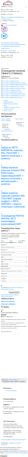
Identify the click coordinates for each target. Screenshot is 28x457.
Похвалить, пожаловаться (8, 51)
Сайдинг (11, 43)
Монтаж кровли (7, 301)
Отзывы (10, 46)
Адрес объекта (5, 268)
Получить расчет (14, 292)
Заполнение (4, 238)
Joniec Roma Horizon (7, 131)
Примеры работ (20, 44)
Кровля (3, 43)
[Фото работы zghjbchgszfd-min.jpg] (11, 97)
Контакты (17, 46)
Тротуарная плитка (6, 44)
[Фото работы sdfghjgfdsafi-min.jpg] (11, 92)
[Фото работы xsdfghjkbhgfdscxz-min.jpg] (13, 95)
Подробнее (7, 129)
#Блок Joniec (7, 110)
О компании (4, 46)
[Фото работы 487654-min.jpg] (10, 81)
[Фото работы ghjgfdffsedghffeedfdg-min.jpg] (14, 84)
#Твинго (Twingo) (9, 109)
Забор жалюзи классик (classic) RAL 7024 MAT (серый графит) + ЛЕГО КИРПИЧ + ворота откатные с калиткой (13, 200)
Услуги (14, 44)
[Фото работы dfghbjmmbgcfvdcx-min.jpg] (13, 82)
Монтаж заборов (8, 304)
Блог (13, 46)
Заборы (7, 295)
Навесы (17, 43)
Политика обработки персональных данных (13, 439)
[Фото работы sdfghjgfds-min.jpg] (10, 90)
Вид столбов (4, 264)
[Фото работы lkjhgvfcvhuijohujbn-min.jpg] (13, 88)
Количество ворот (6, 254)
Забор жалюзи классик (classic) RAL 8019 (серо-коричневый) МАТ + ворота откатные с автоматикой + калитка (13, 175)
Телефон (4, 278)
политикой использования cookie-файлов (16, 452)
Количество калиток (7, 259)
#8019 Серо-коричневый (11, 104)
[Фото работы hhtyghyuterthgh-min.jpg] (12, 86)
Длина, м (4, 244)
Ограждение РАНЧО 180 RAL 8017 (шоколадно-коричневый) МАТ (12, 219)
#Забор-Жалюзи (8, 102)
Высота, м (4, 249)
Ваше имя (4, 273)
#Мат (5, 105)
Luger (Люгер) (19, 119)
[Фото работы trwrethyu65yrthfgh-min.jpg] (13, 93)
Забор (7, 43)
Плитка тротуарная (6, 296)
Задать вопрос (5, 48)
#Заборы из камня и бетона (12, 107)
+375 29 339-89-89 (11, 25)
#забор (6, 100)
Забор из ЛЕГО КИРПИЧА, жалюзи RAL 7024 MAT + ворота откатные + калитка (12, 153)
